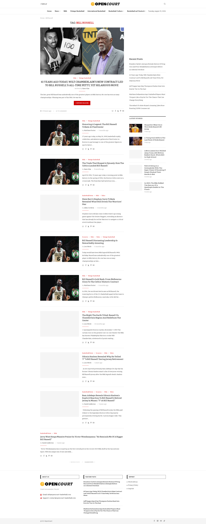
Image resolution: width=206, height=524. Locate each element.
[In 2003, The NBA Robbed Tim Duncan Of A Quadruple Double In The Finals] (135, 186)
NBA (65, 11)
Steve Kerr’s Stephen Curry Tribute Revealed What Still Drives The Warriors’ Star (102, 202)
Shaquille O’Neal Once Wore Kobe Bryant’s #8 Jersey (153, 127)
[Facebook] (41, 4)
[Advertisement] (147, 36)
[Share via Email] (123, 111)
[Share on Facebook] (115, 111)
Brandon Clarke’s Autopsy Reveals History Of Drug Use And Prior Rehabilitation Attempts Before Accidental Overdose (147, 67)
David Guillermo (90, 404)
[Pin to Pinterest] (120, 111)
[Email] (44, 4)
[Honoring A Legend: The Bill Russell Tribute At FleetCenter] (59, 133)
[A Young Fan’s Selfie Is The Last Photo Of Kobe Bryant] (135, 141)
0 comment (62, 111)
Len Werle (87, 247)
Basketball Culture (116, 11)
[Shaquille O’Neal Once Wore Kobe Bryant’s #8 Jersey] (135, 128)
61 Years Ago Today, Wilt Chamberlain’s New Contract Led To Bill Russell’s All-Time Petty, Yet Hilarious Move (146, 78)
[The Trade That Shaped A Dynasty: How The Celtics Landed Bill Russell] (59, 171)
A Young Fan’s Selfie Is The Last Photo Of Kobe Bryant (154, 139)
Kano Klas (85, 88)
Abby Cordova (89, 208)
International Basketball (96, 11)
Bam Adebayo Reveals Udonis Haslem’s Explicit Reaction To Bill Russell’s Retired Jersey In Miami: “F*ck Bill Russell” (102, 398)
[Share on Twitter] (118, 111)
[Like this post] (112, 111)
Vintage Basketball (77, 11)
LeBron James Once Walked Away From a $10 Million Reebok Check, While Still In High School (155, 154)
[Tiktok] (46, 4)
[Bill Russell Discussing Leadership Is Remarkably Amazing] (59, 249)
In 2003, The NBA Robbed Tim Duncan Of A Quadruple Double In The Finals (154, 186)
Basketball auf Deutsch (136, 11)
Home (49, 11)
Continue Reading (82, 103)
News (57, 11)
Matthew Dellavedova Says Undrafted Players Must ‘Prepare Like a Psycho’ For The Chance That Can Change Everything (147, 97)
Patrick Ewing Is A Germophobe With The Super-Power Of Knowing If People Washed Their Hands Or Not (155, 170)
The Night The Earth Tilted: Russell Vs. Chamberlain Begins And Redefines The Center (101, 318)
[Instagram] (43, 4)
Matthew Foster (90, 130)
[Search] (165, 4)
